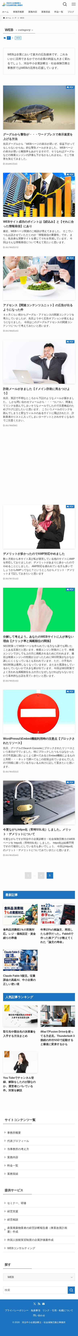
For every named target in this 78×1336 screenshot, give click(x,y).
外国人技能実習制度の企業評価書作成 (30, 1239)
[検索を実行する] (71, 1290)
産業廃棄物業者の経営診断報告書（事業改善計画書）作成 (37, 1229)
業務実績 (12, 1173)
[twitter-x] (34, 1303)
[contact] (43, 1303)
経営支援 (12, 1211)
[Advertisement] (39, 466)
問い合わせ (39, 1315)
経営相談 (12, 1219)
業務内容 (12, 1157)
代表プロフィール (18, 1140)
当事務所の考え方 (18, 1149)
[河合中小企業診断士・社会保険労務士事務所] (12, 4)
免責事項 (35, 1310)
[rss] (39, 1303)
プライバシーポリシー (16, 1310)
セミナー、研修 (16, 1203)
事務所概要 (14, 1132)
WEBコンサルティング (21, 1248)
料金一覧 (12, 1165)
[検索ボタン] (65, 4)
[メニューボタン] (73, 4)
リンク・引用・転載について (57, 1310)
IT (9, 38)
